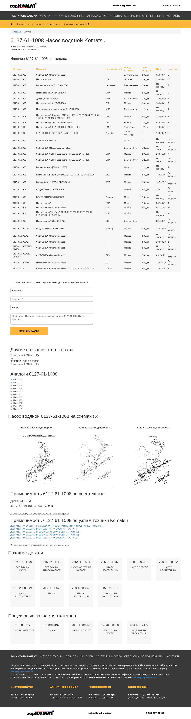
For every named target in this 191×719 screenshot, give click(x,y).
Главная (17, 32)
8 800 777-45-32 (172, 5)
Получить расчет (29, 331)
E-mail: (15, 307)
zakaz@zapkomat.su (124, 5)
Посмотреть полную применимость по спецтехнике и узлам (39, 513)
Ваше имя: (17, 290)
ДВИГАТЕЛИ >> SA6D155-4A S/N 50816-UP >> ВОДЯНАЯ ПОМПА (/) (43, 529)
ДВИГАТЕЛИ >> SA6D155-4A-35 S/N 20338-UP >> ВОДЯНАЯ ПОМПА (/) (45, 532)
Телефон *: (17, 299)
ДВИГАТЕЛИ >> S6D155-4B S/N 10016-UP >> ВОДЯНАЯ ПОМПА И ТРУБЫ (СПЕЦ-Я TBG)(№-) (56, 526)
